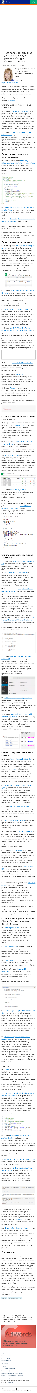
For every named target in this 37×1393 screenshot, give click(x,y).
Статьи (4, 1298)
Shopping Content (10, 946)
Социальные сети (6, 1356)
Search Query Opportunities (19, 806)
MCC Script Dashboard (11, 455)
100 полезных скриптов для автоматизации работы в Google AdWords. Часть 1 (15, 1343)
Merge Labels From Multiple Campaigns (17, 309)
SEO (2, 1353)
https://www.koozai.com (9, 82)
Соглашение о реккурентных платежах (12, 1375)
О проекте (4, 1366)
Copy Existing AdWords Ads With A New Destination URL (17, 619)
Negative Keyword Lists (25, 831)
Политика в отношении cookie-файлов (12, 1373)
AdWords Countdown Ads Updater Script (18, 698)
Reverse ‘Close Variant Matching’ (21, 759)
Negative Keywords (16, 850)
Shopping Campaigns (11, 928)
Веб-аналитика (5, 1358)
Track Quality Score (19, 425)
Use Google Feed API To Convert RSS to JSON (19, 1159)
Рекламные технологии (15, 1298)
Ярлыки (12, 388)
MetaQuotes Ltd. (12, 1382)
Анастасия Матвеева (9, 65)
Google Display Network (12, 960)
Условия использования (8, 1368)
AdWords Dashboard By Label (22, 363)
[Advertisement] (18, 9)
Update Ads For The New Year (20, 111)
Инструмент (19, 1219)
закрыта (15, 769)
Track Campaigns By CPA (18, 489)
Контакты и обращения (7, 1378)
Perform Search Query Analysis (14, 820)
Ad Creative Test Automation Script (16, 573)
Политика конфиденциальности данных (12, 1371)
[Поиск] (28, 2)
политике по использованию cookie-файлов (19, 1391)
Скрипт (6, 1069)
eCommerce (4, 1363)
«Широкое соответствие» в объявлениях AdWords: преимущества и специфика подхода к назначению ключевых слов (18, 1318)
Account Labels (21, 374)
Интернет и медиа (6, 1360)
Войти (33, 2)
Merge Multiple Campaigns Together (17, 1228)
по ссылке (11, 100)
